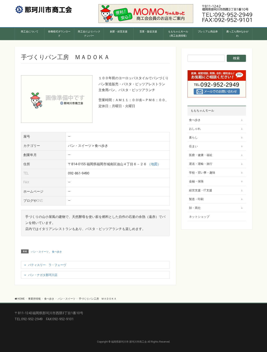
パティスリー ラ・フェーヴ (47, 265)
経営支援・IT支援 (200, 190)
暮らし (193, 137)
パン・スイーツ (40, 251)
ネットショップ (199, 216)
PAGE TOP (257, 337)
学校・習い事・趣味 (202, 172)
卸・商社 (195, 208)
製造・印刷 (196, 199)
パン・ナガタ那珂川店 (42, 275)
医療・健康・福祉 (200, 155)
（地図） (154, 164)
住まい (193, 146)
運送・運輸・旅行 (200, 163)
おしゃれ (195, 128)
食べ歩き (57, 251)
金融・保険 (196, 181)
